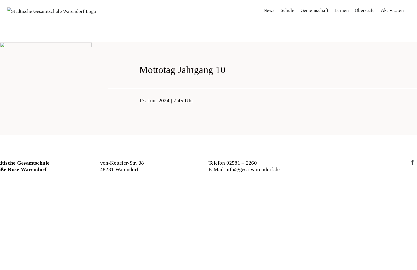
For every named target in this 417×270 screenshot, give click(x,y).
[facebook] (412, 162)
